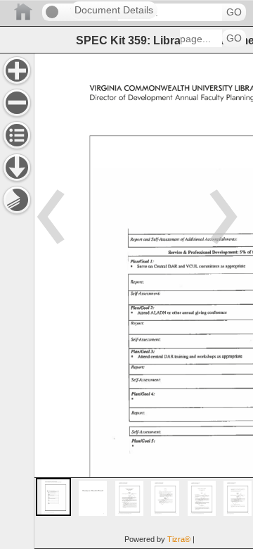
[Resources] (17, 167)
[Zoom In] (17, 70)
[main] (143, 301)
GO (234, 12)
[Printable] (17, 200)
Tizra (178, 539)
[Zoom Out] (17, 103)
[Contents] (17, 135)
